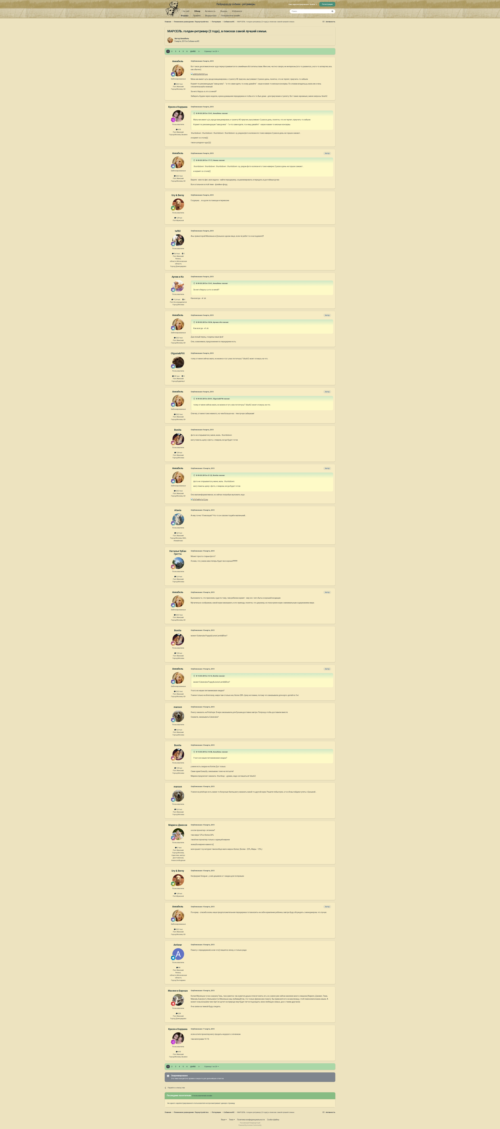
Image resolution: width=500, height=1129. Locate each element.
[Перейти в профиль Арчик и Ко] (178, 286)
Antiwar (178, 944)
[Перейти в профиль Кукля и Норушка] (178, 116)
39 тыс (177, 376)
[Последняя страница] (199, 51)
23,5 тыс (179, 84)
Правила (197, 16)
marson (178, 707)
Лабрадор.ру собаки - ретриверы (235, 4)
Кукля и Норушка (177, 106)
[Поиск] (332, 11)
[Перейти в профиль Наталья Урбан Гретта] (178, 563)
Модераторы (210, 16)
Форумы (184, 16)
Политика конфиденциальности (251, 1120)
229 (179, 1013)
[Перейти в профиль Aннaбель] (170, 40)
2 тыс (179, 848)
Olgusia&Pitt (178, 353)
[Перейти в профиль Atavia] (178, 519)
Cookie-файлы (273, 1120)
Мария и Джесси (177, 825)
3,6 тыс (179, 730)
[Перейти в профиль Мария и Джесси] (178, 834)
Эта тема (322, 11)
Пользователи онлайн (230, 16)
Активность (210, 11)
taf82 (178, 231)
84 (179, 967)
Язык (223, 1120)
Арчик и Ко (178, 276)
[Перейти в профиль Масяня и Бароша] (178, 1000)
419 (179, 129)
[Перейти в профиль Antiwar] (178, 954)
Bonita (177, 429)
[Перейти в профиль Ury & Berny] (178, 204)
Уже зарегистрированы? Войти (302, 4)
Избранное (237, 11)
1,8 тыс (179, 218)
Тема (231, 1120)
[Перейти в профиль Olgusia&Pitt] (178, 362)
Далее (193, 51)
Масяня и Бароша (178, 990)
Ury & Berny (177, 195)
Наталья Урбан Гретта (177, 552)
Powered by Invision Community (250, 1125)
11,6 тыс (176, 299)
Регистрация (327, 4)
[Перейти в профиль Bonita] (178, 439)
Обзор (197, 11)
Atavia (177, 510)
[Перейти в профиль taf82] (178, 240)
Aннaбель (184, 38)
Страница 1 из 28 (211, 51)
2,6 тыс (179, 577)
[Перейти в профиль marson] (178, 716)
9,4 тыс (177, 254)
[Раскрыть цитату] (194, 113)
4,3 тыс (179, 533)
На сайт (186, 11)
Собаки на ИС (193, 41)
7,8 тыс (179, 453)
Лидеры (223, 11)
